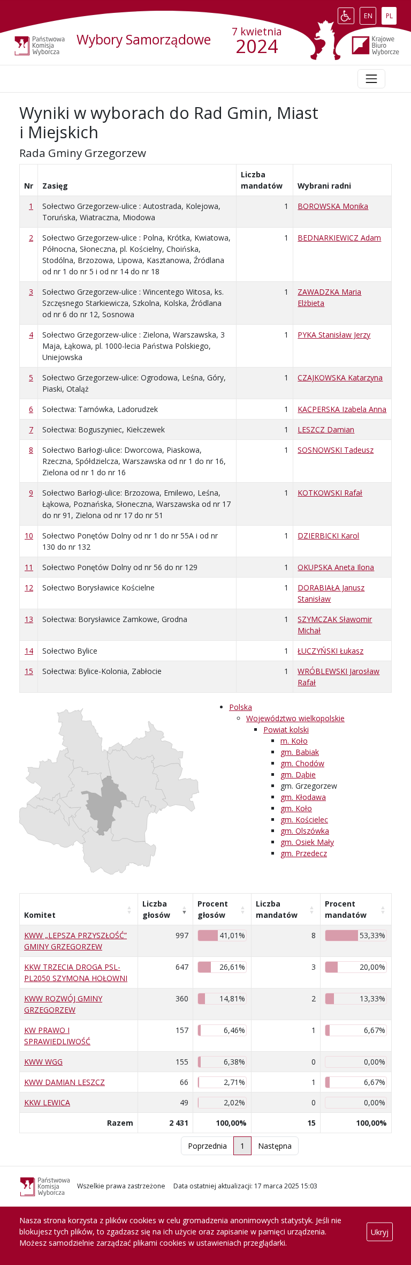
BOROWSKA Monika (333, 206)
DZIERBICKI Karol (328, 535)
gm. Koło (296, 808)
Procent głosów (212, 909)
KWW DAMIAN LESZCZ (64, 1082)
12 (29, 587)
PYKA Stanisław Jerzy (334, 335)
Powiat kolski (286, 729)
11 (29, 567)
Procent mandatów (346, 909)
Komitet (40, 915)
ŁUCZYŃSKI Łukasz (330, 651)
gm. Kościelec (304, 819)
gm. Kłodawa (303, 797)
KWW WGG (43, 1062)
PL (391, 13)
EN (369, 13)
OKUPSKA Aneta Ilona (336, 567)
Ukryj (380, 1231)
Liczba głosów (156, 909)
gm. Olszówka (304, 831)
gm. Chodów (302, 763)
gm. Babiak (299, 752)
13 (29, 619)
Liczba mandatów (277, 909)
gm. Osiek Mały (307, 842)
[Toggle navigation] (371, 78)
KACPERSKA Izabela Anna (342, 409)
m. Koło (294, 741)
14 (29, 651)
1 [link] (242, 1146)
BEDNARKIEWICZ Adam (339, 238)
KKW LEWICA (47, 1102)
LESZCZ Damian (326, 429)
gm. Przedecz (303, 853)
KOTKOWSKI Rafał (330, 493)
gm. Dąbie (298, 774)
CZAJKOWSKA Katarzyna (340, 377)
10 (29, 535)
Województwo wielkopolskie (295, 718)
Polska (240, 707)
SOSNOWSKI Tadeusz (336, 450)
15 (29, 671)
